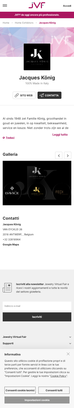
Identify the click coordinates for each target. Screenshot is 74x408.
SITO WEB (26, 95)
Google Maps (11, 244)
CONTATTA (52, 95)
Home (6, 22)
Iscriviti (37, 317)
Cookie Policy (58, 375)
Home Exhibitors (24, 22)
